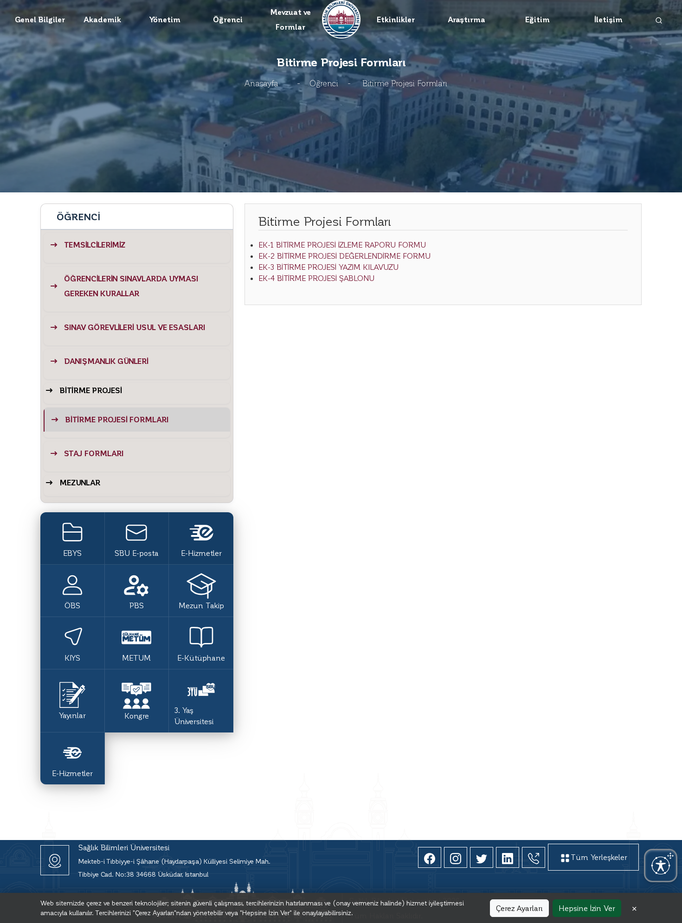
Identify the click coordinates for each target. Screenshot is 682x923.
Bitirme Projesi (90, 390)
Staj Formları (94, 453)
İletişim (608, 19)
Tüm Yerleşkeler (599, 857)
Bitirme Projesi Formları (117, 419)
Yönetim (164, 19)
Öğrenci (228, 19)
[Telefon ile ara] (533, 857)
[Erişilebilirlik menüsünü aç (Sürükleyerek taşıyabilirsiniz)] (660, 865)
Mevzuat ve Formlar (290, 19)
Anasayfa (261, 83)
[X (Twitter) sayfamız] (481, 857)
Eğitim (537, 19)
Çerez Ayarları (519, 908)
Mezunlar (79, 482)
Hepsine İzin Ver (587, 908)
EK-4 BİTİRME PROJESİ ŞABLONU (316, 278)
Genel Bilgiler (40, 19)
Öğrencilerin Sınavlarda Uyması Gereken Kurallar (131, 286)
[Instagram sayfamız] (455, 857)
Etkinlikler (396, 19)
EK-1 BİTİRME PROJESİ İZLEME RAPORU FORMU (342, 244)
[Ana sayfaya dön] (341, 18)
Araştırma (466, 19)
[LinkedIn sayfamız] (507, 857)
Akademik (102, 19)
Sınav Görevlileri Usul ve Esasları (135, 327)
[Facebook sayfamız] (429, 857)
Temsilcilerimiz (94, 244)
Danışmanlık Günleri (106, 360)
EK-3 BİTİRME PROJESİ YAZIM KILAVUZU (328, 266)
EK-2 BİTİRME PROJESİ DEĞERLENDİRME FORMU (344, 255)
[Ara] (659, 19)
